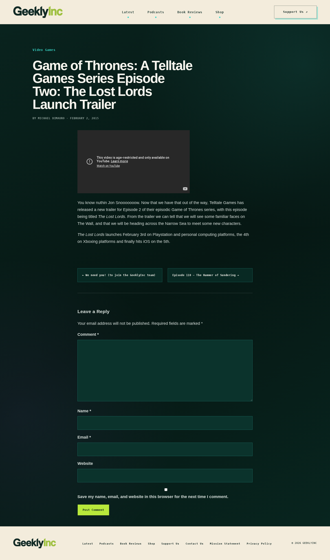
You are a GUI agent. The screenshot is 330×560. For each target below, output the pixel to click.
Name (84, 411)
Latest (128, 12)
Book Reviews (189, 12)
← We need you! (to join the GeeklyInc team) (119, 275)
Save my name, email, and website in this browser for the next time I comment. (152, 496)
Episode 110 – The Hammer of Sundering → (205, 275)
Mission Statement (225, 543)
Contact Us (195, 543)
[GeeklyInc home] (38, 12)
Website (85, 463)
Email (84, 437)
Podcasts (155, 12)
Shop (220, 12)
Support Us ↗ (295, 11)
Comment (88, 334)
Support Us (170, 543)
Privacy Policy (259, 543)
